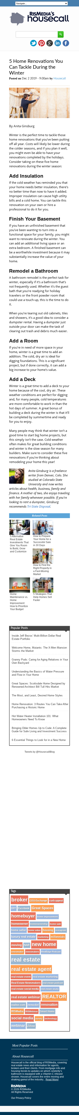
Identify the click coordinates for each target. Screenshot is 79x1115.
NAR (27, 945)
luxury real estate (23, 936)
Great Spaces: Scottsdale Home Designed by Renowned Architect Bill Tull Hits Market (38, 685)
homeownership (39, 924)
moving (16, 945)
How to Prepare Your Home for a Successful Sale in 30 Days (42, 541)
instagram (61, 930)
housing (48, 930)
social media (22, 1018)
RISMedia (17, 1011)
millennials (58, 936)
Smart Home (47, 1011)
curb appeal (56, 900)
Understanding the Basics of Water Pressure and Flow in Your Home (38, 673)
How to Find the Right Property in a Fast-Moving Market (42, 570)
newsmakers (32, 952)
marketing (43, 937)
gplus (49, 43)
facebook (65, 43)
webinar (18, 1026)
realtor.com (18, 1005)
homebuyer (23, 916)
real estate (25, 959)
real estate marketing (45, 976)
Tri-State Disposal (38, 506)
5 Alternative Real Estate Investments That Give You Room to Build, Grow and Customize (19, 544)
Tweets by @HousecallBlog (40, 751)
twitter (33, 43)
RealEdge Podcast (51, 952)
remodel (33, 1004)
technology (51, 1018)
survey (39, 1018)
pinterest (41, 43)
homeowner (19, 923)
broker (19, 900)
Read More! (52, 1079)
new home (44, 944)
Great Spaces (42, 908)
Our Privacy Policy (21, 1098)
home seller (18, 930)
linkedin (57, 43)
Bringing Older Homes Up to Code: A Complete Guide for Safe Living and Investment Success (39, 730)
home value (34, 930)
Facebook (24, 908)
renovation (49, 1004)
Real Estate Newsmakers (26, 983)
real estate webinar (25, 997)
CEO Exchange (38, 900)
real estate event (21, 976)
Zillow (31, 1026)
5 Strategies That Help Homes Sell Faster (42, 597)
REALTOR (54, 996)
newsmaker (17, 952)
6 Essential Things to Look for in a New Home (39, 740)
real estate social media (25, 989)
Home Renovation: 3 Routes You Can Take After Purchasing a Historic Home (40, 706)
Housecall (59, 78)
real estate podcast (53, 983)
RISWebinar (32, 1011)
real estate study (50, 989)
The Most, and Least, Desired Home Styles (37, 695)
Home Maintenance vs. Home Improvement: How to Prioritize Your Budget (19, 602)
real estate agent (31, 969)
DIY (13, 908)
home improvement (47, 916)
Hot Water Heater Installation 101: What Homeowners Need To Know (35, 718)
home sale (55, 924)
